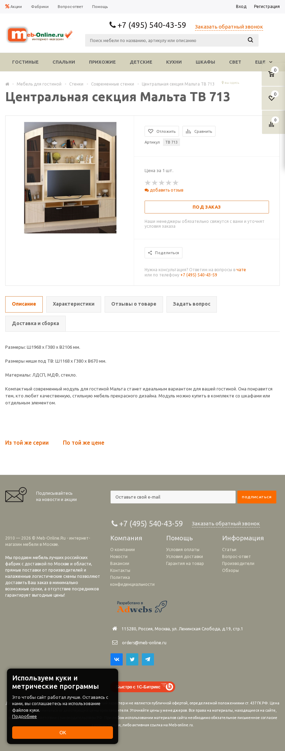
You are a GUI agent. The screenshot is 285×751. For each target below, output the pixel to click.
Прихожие (102, 61)
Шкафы (205, 61)
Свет (235, 61)
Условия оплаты (183, 549)
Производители (238, 563)
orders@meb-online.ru (144, 642)
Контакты (120, 570)
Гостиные (25, 61)
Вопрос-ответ (236, 556)
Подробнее (24, 716)
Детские (141, 61)
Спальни (63, 61)
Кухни (174, 61)
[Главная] (7, 83)
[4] (168, 182)
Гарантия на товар (185, 563)
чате (241, 269)
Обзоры (230, 570)
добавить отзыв (166, 190)
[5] (175, 182)
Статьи (229, 549)
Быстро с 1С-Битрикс (138, 687)
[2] (155, 182)
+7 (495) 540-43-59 (198, 275)
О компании (122, 549)
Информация (243, 538)
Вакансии (119, 563)
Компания (126, 538)
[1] (148, 182)
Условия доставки (184, 556)
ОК (62, 732)
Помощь (179, 538)
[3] (161, 182)
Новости (119, 556)
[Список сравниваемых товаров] (272, 127)
